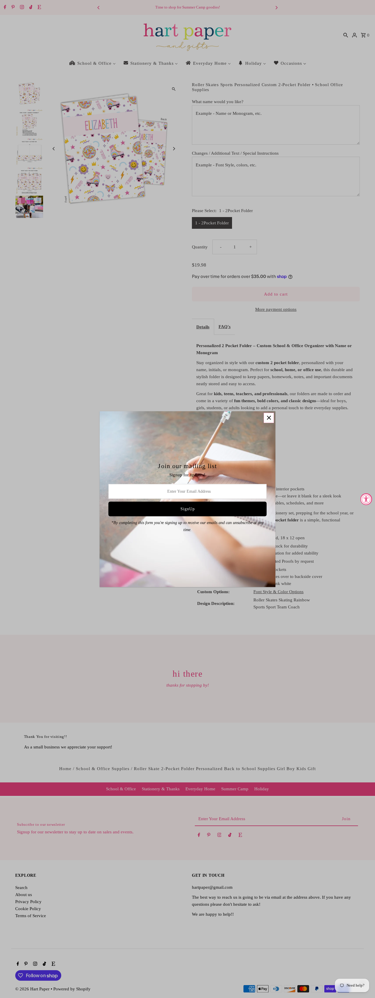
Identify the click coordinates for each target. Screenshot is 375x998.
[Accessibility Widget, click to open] (366, 499)
